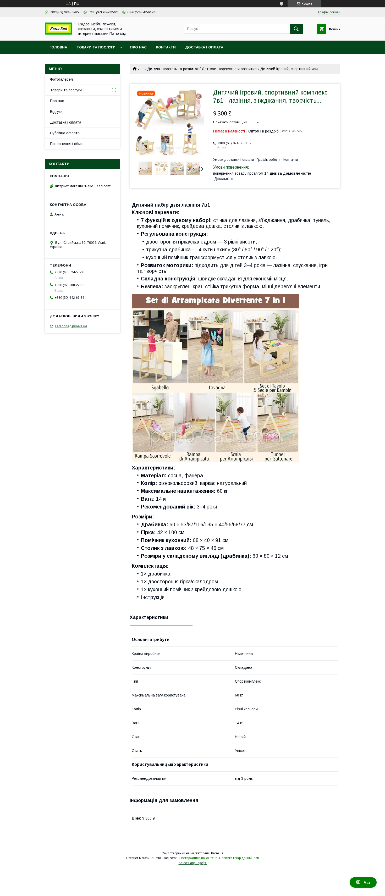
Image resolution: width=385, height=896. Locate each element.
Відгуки (56, 111)
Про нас (138, 47)
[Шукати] (296, 29)
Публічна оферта (65, 133)
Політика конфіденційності (239, 858)
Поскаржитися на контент (198, 858)
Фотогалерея (61, 79)
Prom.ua (217, 853)
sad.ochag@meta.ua (71, 326)
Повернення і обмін (67, 144)
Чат (367, 882)
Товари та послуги (96, 47)
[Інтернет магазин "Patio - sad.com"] (58, 33)
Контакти (166, 47)
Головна (58, 47)
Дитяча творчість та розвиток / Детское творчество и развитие (202, 69)
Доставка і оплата (204, 47)
